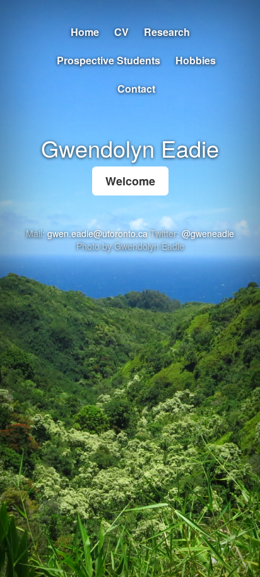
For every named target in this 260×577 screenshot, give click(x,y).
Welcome (130, 181)
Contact (136, 88)
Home (85, 32)
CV (121, 32)
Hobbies (195, 60)
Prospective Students (108, 60)
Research (167, 32)
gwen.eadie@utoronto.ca (97, 233)
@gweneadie (208, 233)
